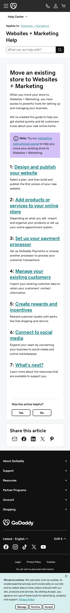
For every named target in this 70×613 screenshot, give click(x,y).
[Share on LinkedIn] (33, 439)
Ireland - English (14, 538)
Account (8, 499)
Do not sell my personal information (35, 569)
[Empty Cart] (63, 6)
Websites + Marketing (35, 25)
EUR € (58, 538)
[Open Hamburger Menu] (4, 5)
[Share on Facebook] (24, 439)
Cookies (51, 562)
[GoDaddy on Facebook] (6, 548)
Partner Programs (14, 489)
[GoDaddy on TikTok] (25, 548)
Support (8, 470)
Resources (9, 480)
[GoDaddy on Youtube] (43, 548)
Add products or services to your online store (34, 205)
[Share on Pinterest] (52, 439)
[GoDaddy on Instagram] (15, 548)
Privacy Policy (34, 562)
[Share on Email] (14, 439)
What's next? (29, 364)
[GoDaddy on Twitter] (34, 548)
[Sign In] (55, 5)
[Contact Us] (47, 5)
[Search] (60, 49)
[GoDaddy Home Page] (18, 523)
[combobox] (31, 49)
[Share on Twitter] (42, 439)
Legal (18, 562)
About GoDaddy (13, 460)
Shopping (9, 509)
